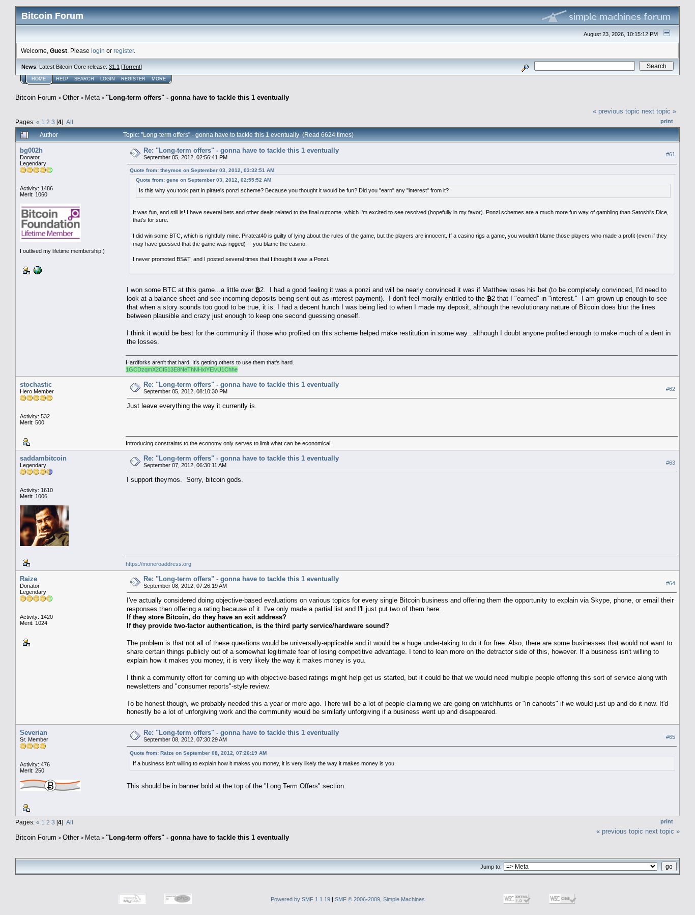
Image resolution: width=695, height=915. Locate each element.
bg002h (31, 150)
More (159, 78)
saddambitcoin (43, 458)
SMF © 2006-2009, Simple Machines (380, 899)
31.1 (114, 67)
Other (71, 97)
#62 (670, 389)
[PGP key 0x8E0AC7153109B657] (37, 270)
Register (133, 78)
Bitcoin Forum (35, 97)
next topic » (659, 111)
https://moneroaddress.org (158, 564)
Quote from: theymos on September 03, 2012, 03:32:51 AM (202, 170)
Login (107, 78)
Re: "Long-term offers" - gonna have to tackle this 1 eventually (241, 150)
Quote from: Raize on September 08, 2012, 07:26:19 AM (198, 753)
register (123, 50)
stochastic (36, 384)
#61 (670, 154)
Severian (33, 732)
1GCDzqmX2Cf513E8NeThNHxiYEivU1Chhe (182, 369)
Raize (28, 579)
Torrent (131, 67)
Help (62, 78)
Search (84, 78)
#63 (670, 463)
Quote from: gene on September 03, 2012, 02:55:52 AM (203, 180)
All (69, 122)
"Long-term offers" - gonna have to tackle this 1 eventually (197, 97)
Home (39, 78)
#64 (670, 583)
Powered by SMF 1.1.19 (300, 899)
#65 (670, 737)
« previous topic (616, 111)
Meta (92, 97)
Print (666, 121)
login (98, 50)
